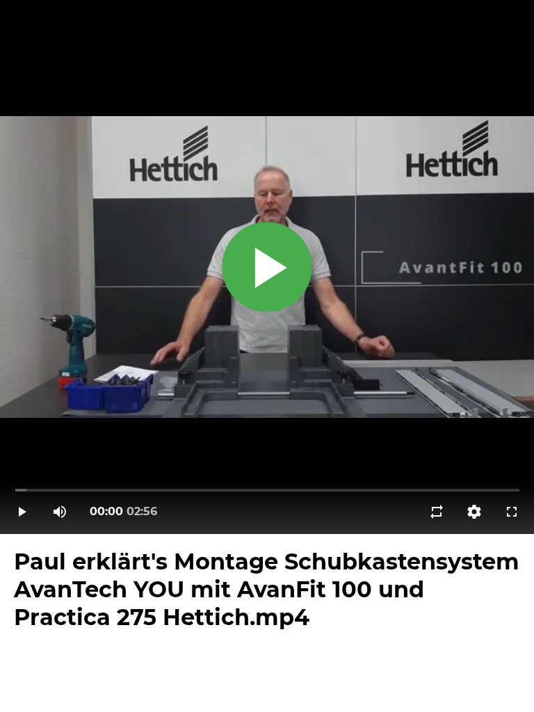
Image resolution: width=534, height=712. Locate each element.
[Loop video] (436, 511)
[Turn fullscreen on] (511, 511)
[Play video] (22, 511)
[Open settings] (474, 511)
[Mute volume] (59, 511)
